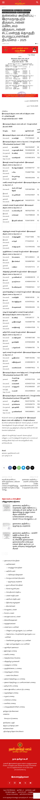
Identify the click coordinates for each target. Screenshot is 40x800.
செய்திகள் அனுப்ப (10, 792)
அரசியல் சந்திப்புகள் (13, 599)
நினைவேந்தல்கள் (10, 620)
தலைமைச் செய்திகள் (8, 10)
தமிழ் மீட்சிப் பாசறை (11, 686)
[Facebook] (10, 468)
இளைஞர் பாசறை (10, 651)
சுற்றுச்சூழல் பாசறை (11, 672)
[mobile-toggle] (3, 2)
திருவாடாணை (18, 10)
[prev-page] (3, 553)
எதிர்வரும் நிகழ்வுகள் (15, 575)
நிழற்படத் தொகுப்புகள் (11, 726)
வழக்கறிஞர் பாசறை (11, 693)
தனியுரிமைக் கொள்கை (27, 794)
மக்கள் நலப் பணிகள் (11, 627)
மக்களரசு (6, 714)
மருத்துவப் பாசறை (10, 665)
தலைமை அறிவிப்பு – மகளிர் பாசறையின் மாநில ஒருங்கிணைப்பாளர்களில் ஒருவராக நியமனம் (29, 484)
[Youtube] (30, 783)
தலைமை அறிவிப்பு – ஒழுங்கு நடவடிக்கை (22, 525)
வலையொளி (22, 792)
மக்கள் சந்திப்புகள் (12, 596)
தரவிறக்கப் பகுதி (9, 723)
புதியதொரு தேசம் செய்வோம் (13, 731)
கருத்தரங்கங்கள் (10, 624)
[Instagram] (15, 783)
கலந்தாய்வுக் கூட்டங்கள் (12, 617)
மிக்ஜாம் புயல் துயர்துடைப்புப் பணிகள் (19, 631)
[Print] (28, 468)
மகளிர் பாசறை (9, 654)
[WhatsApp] (19, 468)
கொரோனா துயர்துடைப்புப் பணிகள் (18, 641)
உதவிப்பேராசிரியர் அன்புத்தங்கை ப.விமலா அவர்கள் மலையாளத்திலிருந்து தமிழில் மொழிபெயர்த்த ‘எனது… (11, 485)
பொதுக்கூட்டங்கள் (10, 610)
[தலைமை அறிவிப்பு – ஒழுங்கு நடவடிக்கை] (7, 526)
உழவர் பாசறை (9, 696)
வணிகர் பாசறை (10, 703)
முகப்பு (4, 7)
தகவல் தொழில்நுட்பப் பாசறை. (14, 679)
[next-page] (6, 553)
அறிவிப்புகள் (27, 10)
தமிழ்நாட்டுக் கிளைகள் (11, 711)
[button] (37, 2)
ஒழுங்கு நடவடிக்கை (15, 582)
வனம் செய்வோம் (12, 675)
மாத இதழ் (30, 792)
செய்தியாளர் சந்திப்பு (13, 592)
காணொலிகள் (8, 729)
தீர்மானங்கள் (10, 606)
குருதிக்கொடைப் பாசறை (13, 668)
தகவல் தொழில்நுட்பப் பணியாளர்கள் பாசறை (20, 682)
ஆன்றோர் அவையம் (11, 648)
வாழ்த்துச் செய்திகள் (15, 568)
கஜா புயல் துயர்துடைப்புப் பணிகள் (18, 644)
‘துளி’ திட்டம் (20, 790)
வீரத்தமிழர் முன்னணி (11, 661)
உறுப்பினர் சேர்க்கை (9, 790)
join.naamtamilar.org (20, 770)
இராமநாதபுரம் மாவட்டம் (23, 12)
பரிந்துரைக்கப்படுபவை (11, 502)
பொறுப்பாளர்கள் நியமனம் (9, 12)
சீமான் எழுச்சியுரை (12, 589)
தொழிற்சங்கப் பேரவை (12, 658)
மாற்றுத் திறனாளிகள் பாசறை (14, 707)
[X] (14, 468)
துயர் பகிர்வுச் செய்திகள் (14, 585)
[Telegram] (23, 468)
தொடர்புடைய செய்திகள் (11, 499)
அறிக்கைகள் (10, 564)
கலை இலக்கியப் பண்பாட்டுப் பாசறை (17, 689)
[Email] (32, 468)
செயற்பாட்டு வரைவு (11, 718)
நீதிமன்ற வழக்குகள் (13, 603)
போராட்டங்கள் (9, 613)
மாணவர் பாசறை (10, 700)
